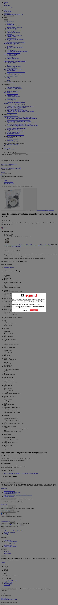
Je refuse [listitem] (25, 310)
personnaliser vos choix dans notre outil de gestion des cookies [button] (28, 307)
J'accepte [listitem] (34, 310)
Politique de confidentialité (25, 304)
